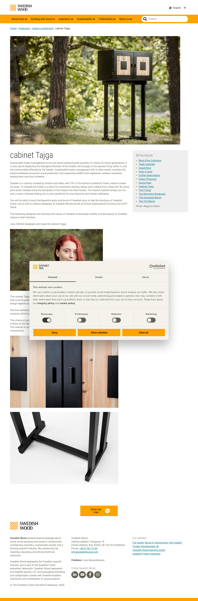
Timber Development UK (145, 546)
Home (13, 28)
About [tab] (145, 277)
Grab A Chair (145, 171)
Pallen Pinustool (147, 179)
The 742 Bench (147, 201)
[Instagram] (97, 574)
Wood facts (18, 19)
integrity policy (45, 303)
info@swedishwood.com (84, 552)
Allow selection (99, 332)
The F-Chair (145, 190)
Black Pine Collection (150, 160)
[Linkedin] (74, 574)
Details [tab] (99, 277)
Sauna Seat (145, 182)
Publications (106, 19)
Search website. (145, 19)
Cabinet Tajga (146, 186)
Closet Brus (145, 168)
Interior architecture (42, 28)
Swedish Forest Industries (146, 553)
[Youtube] (82, 575)
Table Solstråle (147, 164)
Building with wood (41, 19)
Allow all (143, 332)
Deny (54, 332)
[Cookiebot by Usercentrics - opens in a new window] (151, 267)
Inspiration (65, 19)
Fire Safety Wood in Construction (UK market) (157, 542)
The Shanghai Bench (150, 197)
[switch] (81, 320)
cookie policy (67, 303)
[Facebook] (90, 574)
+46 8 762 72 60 (88, 548)
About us (124, 19)
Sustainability (85, 19)
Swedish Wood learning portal (148, 550)
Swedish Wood (21, 8)
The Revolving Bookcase (152, 193)
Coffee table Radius (149, 175)
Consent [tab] (52, 277)
